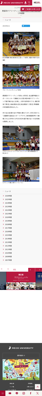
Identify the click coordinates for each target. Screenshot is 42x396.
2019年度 (8, 221)
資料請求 (20, 355)
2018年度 (8, 224)
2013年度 (8, 242)
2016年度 (8, 231)
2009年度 (8, 256)
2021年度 (8, 213)
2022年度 (8, 210)
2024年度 (8, 203)
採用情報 (30, 383)
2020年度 (8, 217)
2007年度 (8, 260)
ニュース (8, 20)
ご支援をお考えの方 (32, 9)
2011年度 (8, 249)
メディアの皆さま (12, 390)
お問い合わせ (30, 386)
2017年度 (8, 228)
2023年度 (8, 206)
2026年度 (8, 196)
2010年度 (8, 253)
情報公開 (12, 383)
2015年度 (8, 235)
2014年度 (8, 238)
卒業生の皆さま (30, 390)
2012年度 (8, 246)
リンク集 (12, 386)
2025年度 (8, 199)
